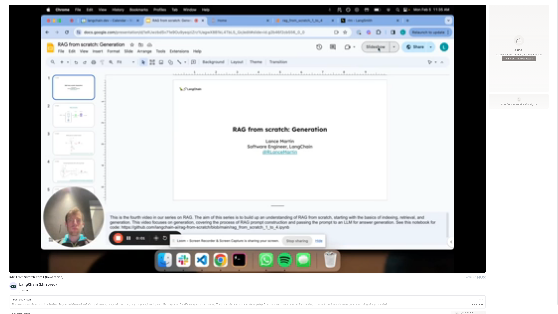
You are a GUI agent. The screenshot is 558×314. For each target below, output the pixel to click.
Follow (25, 290)
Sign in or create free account (519, 58)
